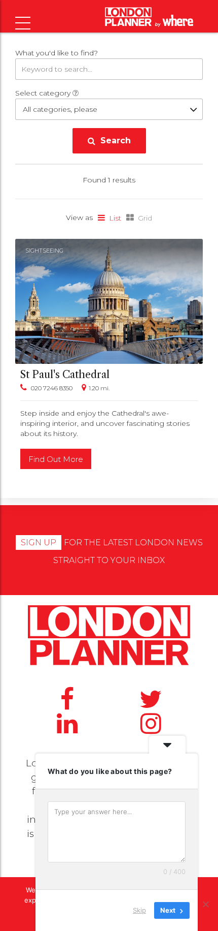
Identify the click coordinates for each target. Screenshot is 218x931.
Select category (43, 93)
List (115, 218)
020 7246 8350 (51, 388)
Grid (145, 218)
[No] (205, 904)
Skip (139, 910)
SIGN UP (38, 542)
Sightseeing (44, 250)
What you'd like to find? (56, 52)
